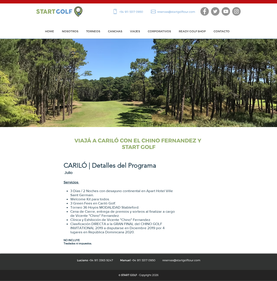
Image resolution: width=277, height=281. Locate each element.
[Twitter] (215, 11)
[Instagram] (236, 11)
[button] (93, 31)
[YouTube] (226, 11)
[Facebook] (204, 11)
